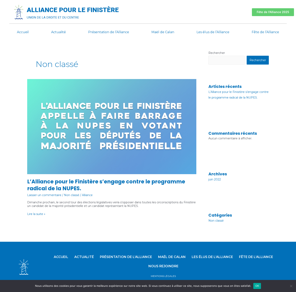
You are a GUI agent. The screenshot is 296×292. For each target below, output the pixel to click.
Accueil (23, 32)
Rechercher (216, 53)
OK (257, 285)
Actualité (58, 32)
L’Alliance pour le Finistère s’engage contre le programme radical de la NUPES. (106, 185)
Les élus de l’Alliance (213, 32)
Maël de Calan (162, 32)
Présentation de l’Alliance (108, 32)
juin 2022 (214, 179)
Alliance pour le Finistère (73, 10)
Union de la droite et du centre (53, 17)
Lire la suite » (36, 214)
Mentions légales (163, 276)
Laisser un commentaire (44, 195)
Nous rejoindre (163, 266)
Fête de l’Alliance (265, 32)
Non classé (71, 195)
